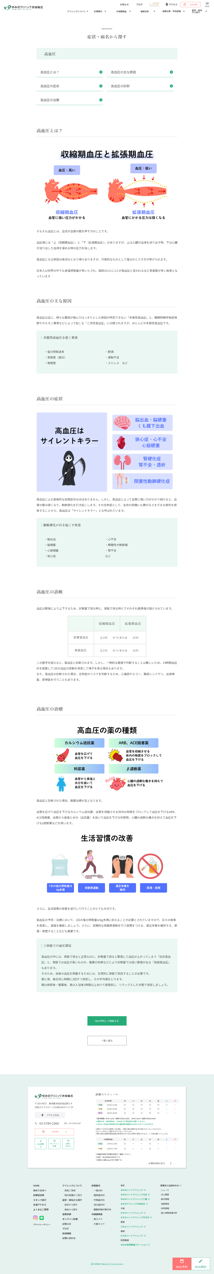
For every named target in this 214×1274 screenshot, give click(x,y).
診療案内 (95, 1185)
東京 (123, 1185)
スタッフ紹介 (39, 1199)
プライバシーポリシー (41, 1224)
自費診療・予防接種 (171, 11)
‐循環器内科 (98, 1195)
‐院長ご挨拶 (69, 1190)
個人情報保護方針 (169, 1212)
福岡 (123, 1231)
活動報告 (165, 1203)
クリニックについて (72, 1185)
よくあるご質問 (41, 1209)
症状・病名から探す (72, 1199)
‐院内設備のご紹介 (72, 1195)
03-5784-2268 (49, 1123)
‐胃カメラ (96, 1219)
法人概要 (165, 1194)
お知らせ (66, 1223)
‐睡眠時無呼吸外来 (101, 1209)
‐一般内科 (96, 1190)
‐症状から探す (70, 1204)
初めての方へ (39, 1190)
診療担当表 (38, 1195)
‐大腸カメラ (98, 1223)
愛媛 (123, 1222)
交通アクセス (39, 1204)
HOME (36, 1185)
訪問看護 (125, 1240)
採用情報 (66, 1233)
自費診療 (66, 1214)
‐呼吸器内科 (98, 1199)
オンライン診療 (70, 1219)
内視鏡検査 (96, 1214)
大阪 (123, 1208)
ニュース (165, 1190)
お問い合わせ (69, 1238)
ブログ (65, 1228)
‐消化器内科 (98, 1204)
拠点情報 (165, 1199)
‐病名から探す (70, 1209)
